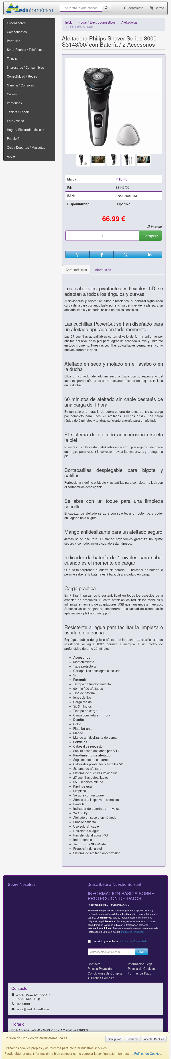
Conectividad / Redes (22, 76)
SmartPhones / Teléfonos (25, 49)
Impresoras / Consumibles (25, 67)
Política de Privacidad (132, 931)
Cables (12, 94)
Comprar (150, 236)
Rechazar (132, 1039)
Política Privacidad (101, 968)
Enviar (141, 951)
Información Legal (140, 964)
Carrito (159, 8)
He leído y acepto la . (119, 941)
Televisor (13, 58)
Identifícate (135, 8)
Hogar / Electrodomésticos (25, 129)
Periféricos (14, 103)
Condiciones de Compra (105, 973)
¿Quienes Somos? (101, 978)
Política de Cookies (147, 1053)
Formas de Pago (139, 973)
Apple (11, 156)
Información (102, 269)
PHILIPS (121, 179)
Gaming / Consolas (20, 85)
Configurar (114, 1039)
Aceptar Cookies (154, 1039)
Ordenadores (16, 23)
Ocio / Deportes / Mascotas (26, 147)
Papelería (13, 138)
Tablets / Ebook (18, 112)
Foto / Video (15, 120)
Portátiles (13, 40)
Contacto (94, 964)
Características (76, 269)
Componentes (17, 32)
